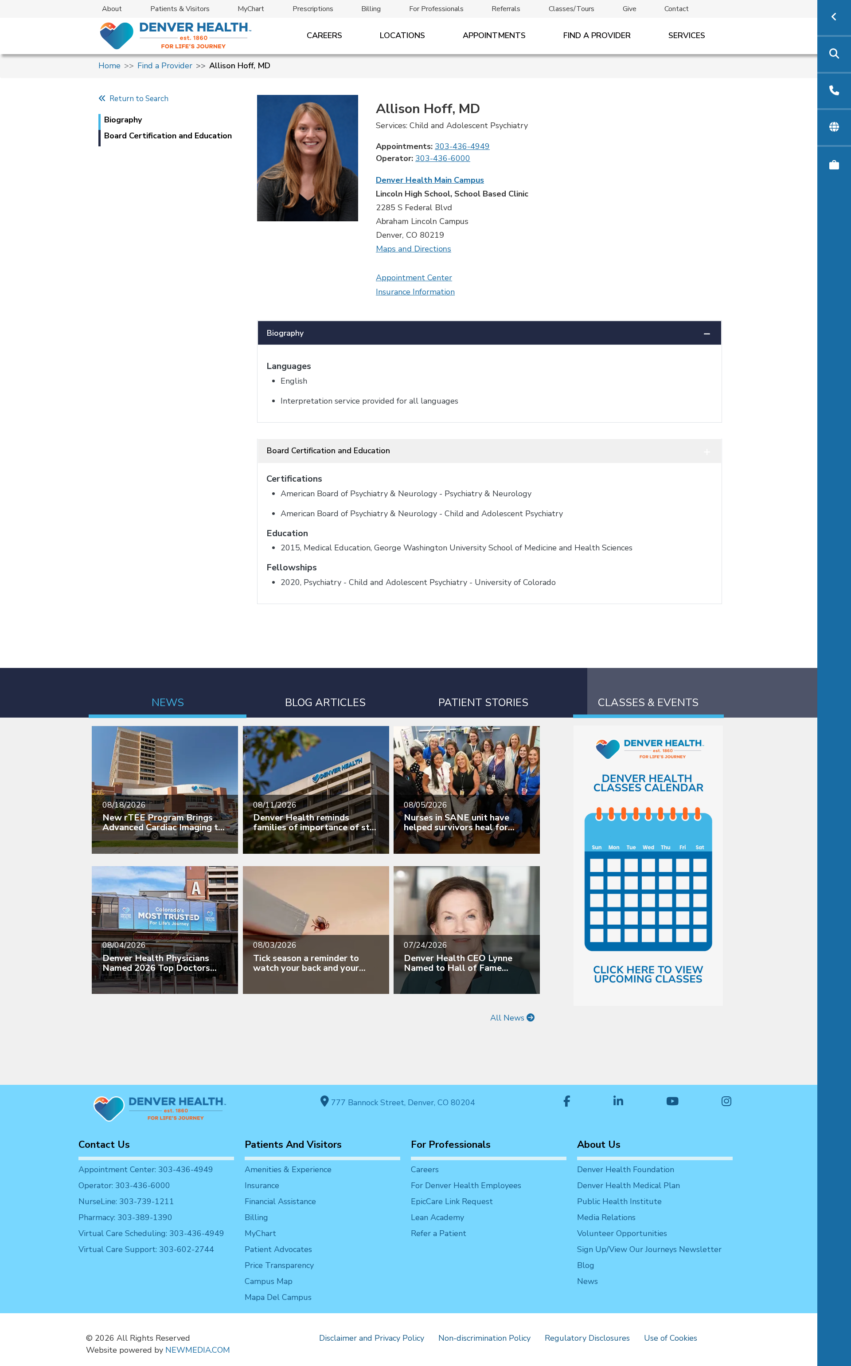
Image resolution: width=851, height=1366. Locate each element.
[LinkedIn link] (618, 1102)
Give (629, 9)
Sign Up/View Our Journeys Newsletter (649, 1249)
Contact (676, 9)
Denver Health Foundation (625, 1169)
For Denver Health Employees (466, 1185)
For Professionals (436, 9)
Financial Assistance (280, 1201)
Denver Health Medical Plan (628, 1185)
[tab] (167, 693)
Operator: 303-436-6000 (124, 1185)
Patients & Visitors (180, 9)
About (112, 9)
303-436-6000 (442, 158)
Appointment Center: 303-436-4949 (145, 1169)
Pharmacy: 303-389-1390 (125, 1217)
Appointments (494, 35)
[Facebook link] (567, 1102)
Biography (285, 333)
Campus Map (269, 1281)
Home (109, 65)
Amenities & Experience (288, 1169)
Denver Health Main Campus (430, 180)
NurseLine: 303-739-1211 (126, 1201)
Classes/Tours (571, 9)
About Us (599, 1144)
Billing (371, 9)
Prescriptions (313, 9)
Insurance (262, 1185)
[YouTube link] (672, 1102)
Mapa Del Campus (278, 1297)
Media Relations (606, 1217)
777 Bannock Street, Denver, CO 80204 (402, 1102)
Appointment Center (414, 277)
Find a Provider (597, 35)
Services (686, 35)
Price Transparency (279, 1265)
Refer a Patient (438, 1233)
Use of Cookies (670, 1338)
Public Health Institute (619, 1201)
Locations (402, 35)
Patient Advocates (278, 1249)
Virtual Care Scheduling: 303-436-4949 (151, 1233)
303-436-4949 (462, 146)
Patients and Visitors (293, 1144)
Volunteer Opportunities (622, 1233)
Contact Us (104, 1144)
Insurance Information (415, 292)
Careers (324, 35)
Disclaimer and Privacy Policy (371, 1338)
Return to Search (137, 99)
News (587, 1281)
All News (508, 1018)
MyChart (251, 9)
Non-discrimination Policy (484, 1338)
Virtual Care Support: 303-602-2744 (146, 1249)
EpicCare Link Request (452, 1201)
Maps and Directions (413, 248)
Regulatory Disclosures (587, 1338)
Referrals (506, 9)
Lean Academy (437, 1217)
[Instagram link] (726, 1102)
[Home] (174, 36)
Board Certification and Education (328, 450)
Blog (585, 1265)
